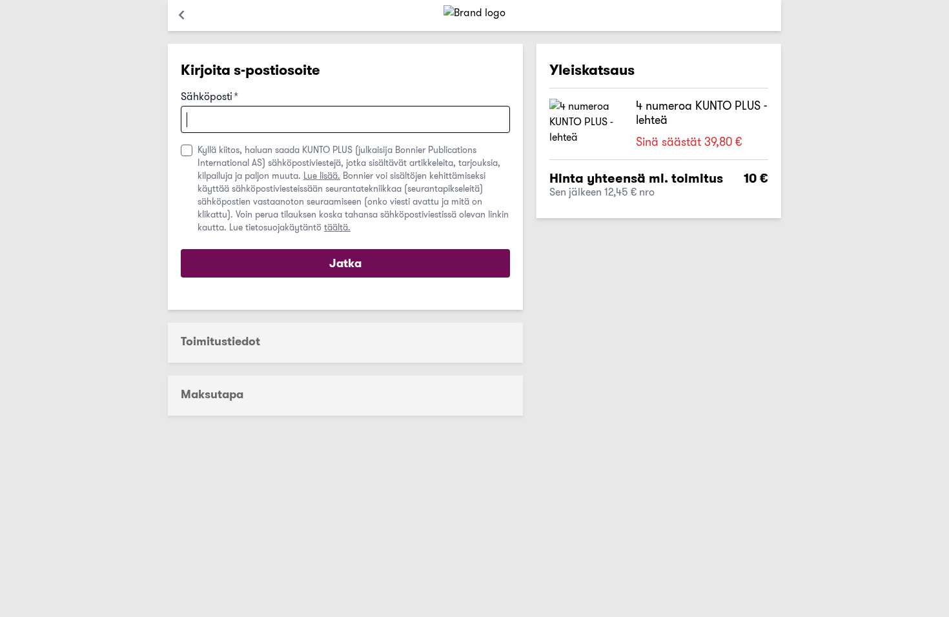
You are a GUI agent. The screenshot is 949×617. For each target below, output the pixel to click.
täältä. (337, 227)
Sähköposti (209, 97)
